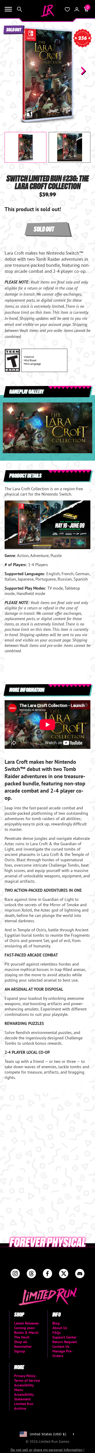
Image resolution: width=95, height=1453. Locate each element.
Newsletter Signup (23, 1348)
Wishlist (67, 9)
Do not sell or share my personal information (47, 1449)
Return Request (64, 1341)
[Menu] (8, 9)
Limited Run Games (47, 11)
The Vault (22, 1337)
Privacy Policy (25, 1375)
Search (19, 9)
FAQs (56, 1332)
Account (77, 9)
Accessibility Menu (24, 1387)
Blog (56, 1323)
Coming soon (24, 1327)
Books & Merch (26, 1332)
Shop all (20, 1341)
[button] (11, 71)
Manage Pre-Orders (62, 1353)
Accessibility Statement (24, 1396)
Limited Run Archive (23, 1406)
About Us (59, 1327)
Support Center (64, 1337)
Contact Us (60, 1346)
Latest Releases (26, 1323)
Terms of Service (27, 1380)
